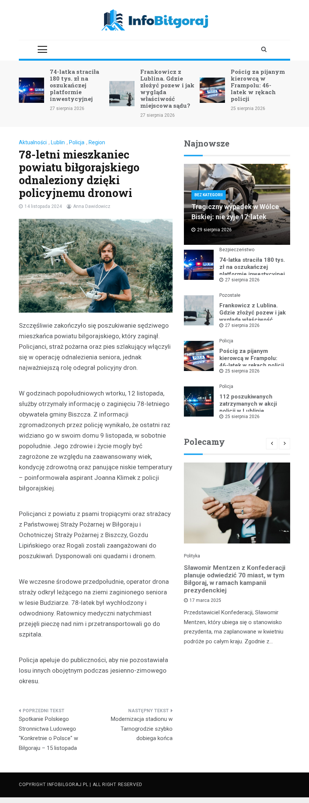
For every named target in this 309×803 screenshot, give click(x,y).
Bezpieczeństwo (236, 249)
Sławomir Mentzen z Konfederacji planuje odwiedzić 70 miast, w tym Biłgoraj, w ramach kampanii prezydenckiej (234, 579)
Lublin (58, 142)
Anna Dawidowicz (91, 206)
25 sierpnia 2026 (242, 371)
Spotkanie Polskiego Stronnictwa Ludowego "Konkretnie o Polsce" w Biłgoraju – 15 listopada (48, 733)
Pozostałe (229, 295)
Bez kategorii (208, 195)
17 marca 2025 (205, 600)
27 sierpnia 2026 (242, 279)
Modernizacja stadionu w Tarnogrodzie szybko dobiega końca (142, 729)
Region (97, 142)
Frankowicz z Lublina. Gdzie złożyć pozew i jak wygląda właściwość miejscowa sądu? (167, 88)
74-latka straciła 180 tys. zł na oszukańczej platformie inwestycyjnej (74, 85)
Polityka (192, 556)
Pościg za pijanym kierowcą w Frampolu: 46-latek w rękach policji (258, 85)
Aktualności (33, 142)
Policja (76, 142)
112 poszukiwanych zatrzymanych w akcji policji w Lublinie (248, 403)
